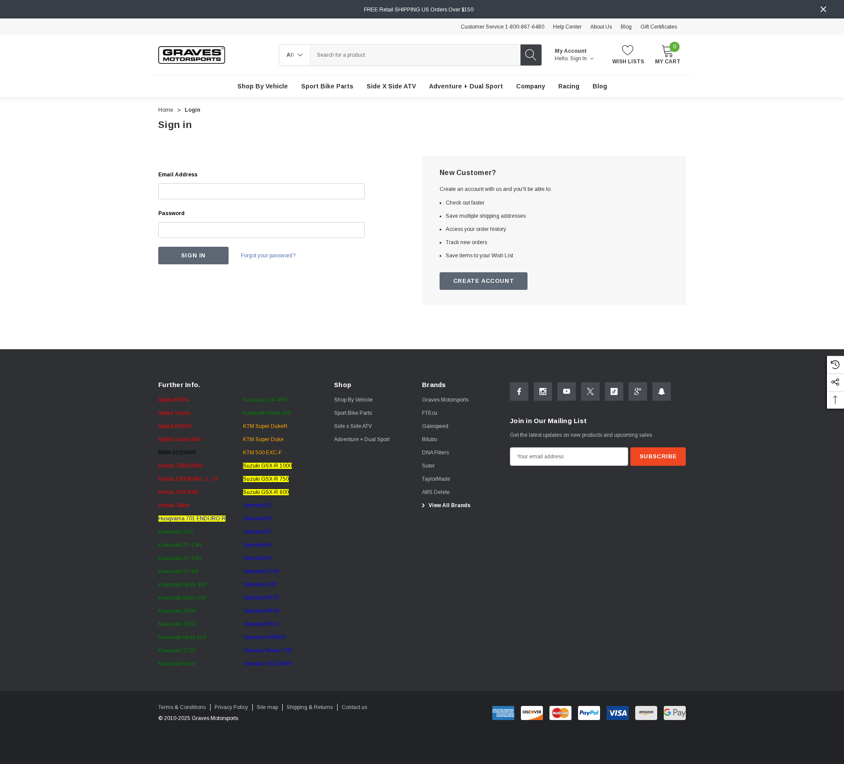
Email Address (177, 175)
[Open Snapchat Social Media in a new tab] (661, 391)
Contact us (354, 707)
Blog (626, 27)
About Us (601, 27)
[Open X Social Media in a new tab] (590, 391)
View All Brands (448, 505)
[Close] (823, 9)
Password (171, 213)
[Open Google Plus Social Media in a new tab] (638, 391)
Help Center (567, 27)
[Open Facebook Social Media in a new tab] (519, 391)
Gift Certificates (658, 27)
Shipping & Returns (310, 707)
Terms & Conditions (182, 707)
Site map (267, 707)
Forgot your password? (268, 255)
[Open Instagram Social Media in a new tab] (543, 391)
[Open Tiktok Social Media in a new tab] (614, 391)
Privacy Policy (231, 707)
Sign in (579, 58)
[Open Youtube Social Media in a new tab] (566, 391)
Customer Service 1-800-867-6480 (502, 27)
